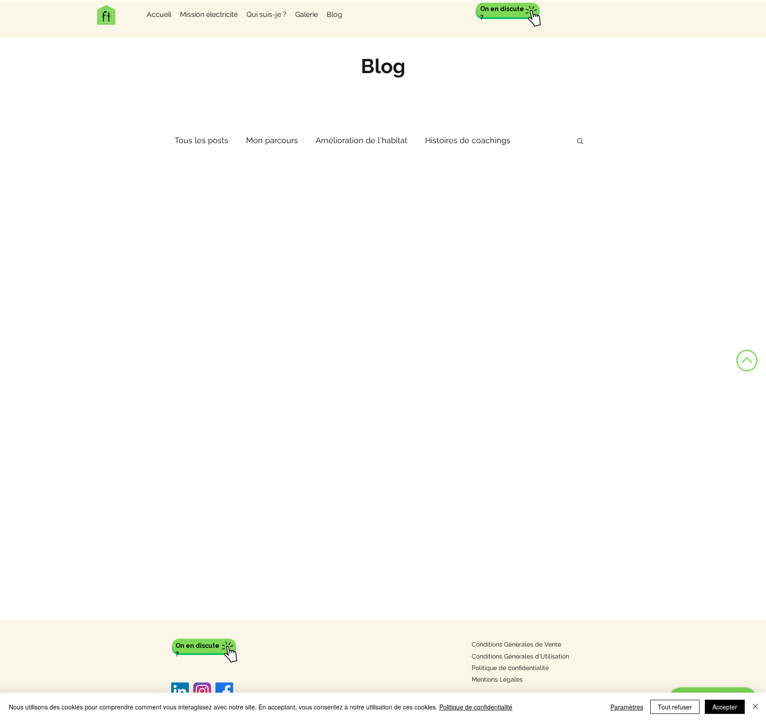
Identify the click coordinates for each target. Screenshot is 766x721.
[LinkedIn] (180, 691)
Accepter (724, 706)
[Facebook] (224, 691)
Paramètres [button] (626, 706)
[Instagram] (202, 691)
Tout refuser (675, 706)
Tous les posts (201, 140)
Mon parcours (272, 140)
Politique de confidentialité (475, 706)
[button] (580, 141)
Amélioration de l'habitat (361, 140)
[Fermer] (755, 707)
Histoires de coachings (467, 140)
